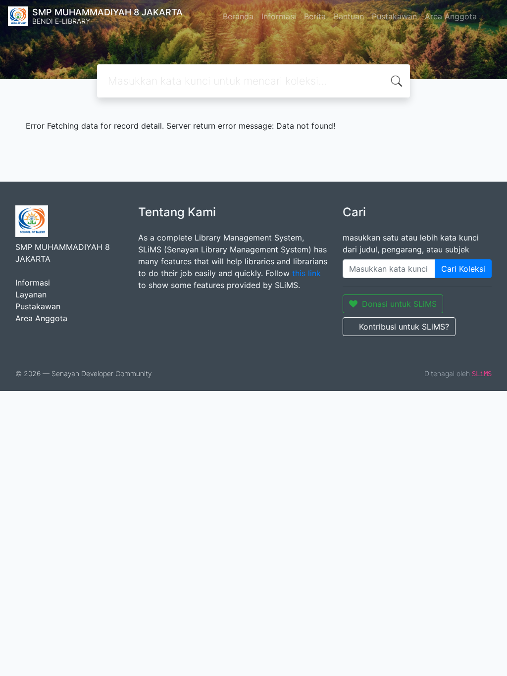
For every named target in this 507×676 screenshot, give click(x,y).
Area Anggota (451, 16)
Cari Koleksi (463, 269)
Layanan (31, 294)
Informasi (278, 16)
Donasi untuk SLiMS (399, 304)
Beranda (238, 16)
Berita (315, 16)
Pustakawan (394, 16)
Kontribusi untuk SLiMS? (404, 327)
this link (306, 273)
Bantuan (349, 16)
